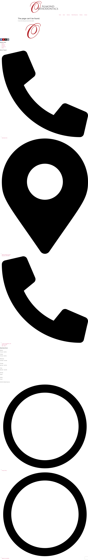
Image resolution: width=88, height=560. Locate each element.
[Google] (8, 39)
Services (68, 14)
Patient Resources (75, 14)
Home (60, 14)
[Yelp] (3, 39)
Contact (85, 14)
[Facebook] (1, 39)
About (64, 14)
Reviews (81, 14)
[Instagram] (6, 39)
